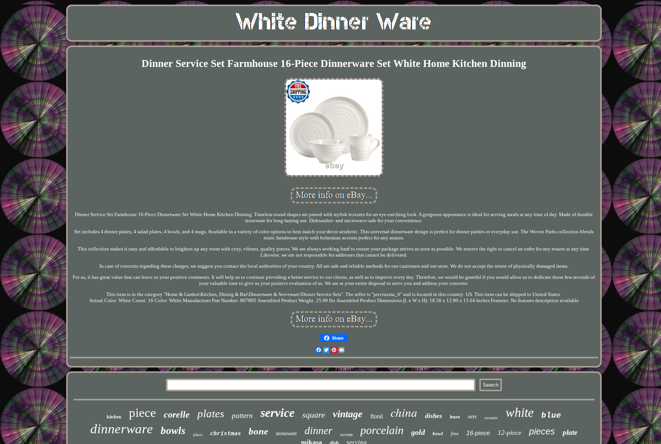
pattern (242, 415)
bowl (438, 433)
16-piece (478, 433)
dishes (433, 416)
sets (472, 416)
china (404, 412)
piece (142, 413)
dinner (318, 430)
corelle (177, 415)
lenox (455, 417)
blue (551, 415)
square (313, 415)
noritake (346, 435)
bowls (173, 430)
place (197, 434)
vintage (348, 414)
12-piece (509, 432)
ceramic (491, 417)
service (277, 413)
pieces (542, 431)
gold (418, 432)
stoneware (286, 433)
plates (210, 413)
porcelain (382, 430)
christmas (225, 433)
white (520, 412)
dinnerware (121, 428)
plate (570, 432)
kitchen (114, 417)
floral (376, 416)
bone (258, 431)
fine (455, 433)
